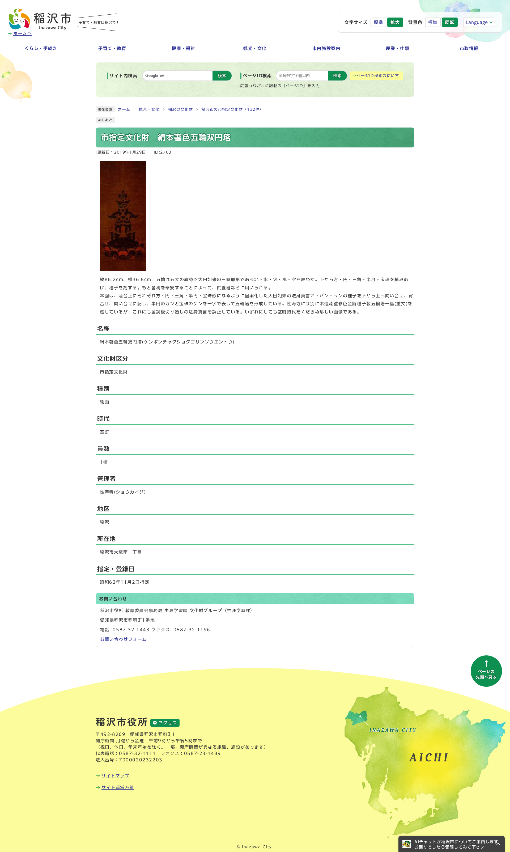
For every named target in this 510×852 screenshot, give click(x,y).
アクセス (167, 723)
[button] (451, 844)
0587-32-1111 (137, 753)
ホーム (124, 109)
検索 (222, 75)
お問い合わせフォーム (123, 639)
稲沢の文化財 (180, 109)
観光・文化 (149, 109)
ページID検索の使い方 (378, 76)
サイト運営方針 (117, 787)
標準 (378, 22)
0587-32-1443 (131, 630)
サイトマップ (115, 776)
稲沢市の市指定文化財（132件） (232, 109)
